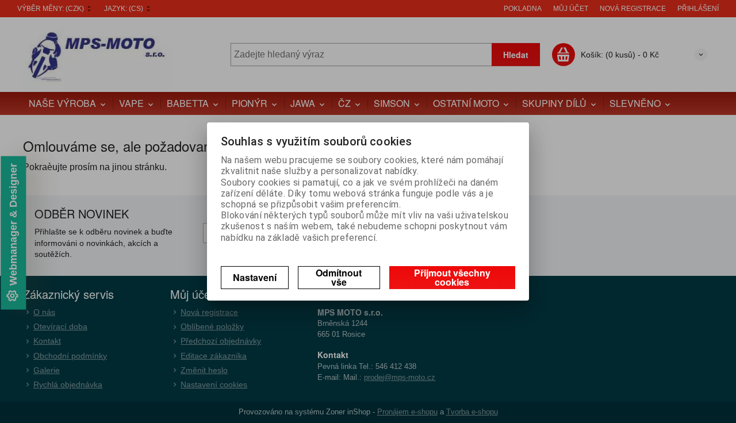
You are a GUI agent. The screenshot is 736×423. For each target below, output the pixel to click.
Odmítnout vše (339, 277)
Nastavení (255, 277)
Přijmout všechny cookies (452, 277)
